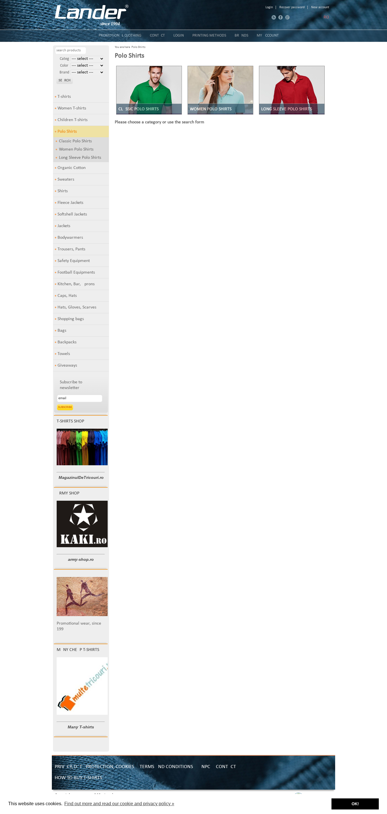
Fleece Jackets (70, 202)
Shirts (63, 191)
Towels (64, 354)
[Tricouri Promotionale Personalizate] (92, 12)
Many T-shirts (81, 727)
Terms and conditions (166, 766)
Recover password (292, 7)
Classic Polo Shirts (75, 141)
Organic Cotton (72, 168)
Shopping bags (71, 319)
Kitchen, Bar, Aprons (76, 284)
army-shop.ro (81, 559)
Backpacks (67, 342)
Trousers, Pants (71, 249)
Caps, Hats (67, 295)
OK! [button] (355, 804)
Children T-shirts (73, 120)
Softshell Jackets (72, 214)
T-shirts (64, 96)
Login (269, 7)
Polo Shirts (67, 131)
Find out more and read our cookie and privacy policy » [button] (119, 803)
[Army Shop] (83, 546)
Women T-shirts (72, 108)
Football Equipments (76, 272)
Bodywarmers (70, 237)
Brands (241, 35)
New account (320, 7)
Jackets (64, 226)
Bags (62, 330)
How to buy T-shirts (78, 778)
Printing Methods (209, 35)
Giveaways (67, 365)
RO (326, 17)
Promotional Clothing (120, 35)
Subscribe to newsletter (71, 385)
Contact (157, 35)
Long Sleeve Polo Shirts (80, 157)
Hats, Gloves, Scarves (77, 307)
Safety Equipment (74, 261)
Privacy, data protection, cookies (94, 766)
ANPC (204, 766)
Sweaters (66, 179)
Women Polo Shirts (76, 149)
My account (268, 35)
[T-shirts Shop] (84, 464)
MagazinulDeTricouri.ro (81, 477)
